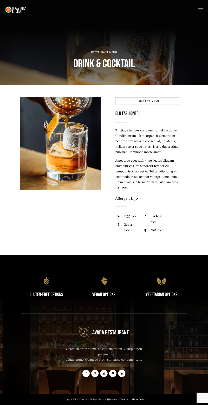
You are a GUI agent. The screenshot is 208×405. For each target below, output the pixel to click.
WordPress (125, 399)
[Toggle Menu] (201, 9)
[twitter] (95, 373)
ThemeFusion (138, 399)
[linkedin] (121, 373)
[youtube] (113, 373)
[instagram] (104, 373)
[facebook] (86, 373)
